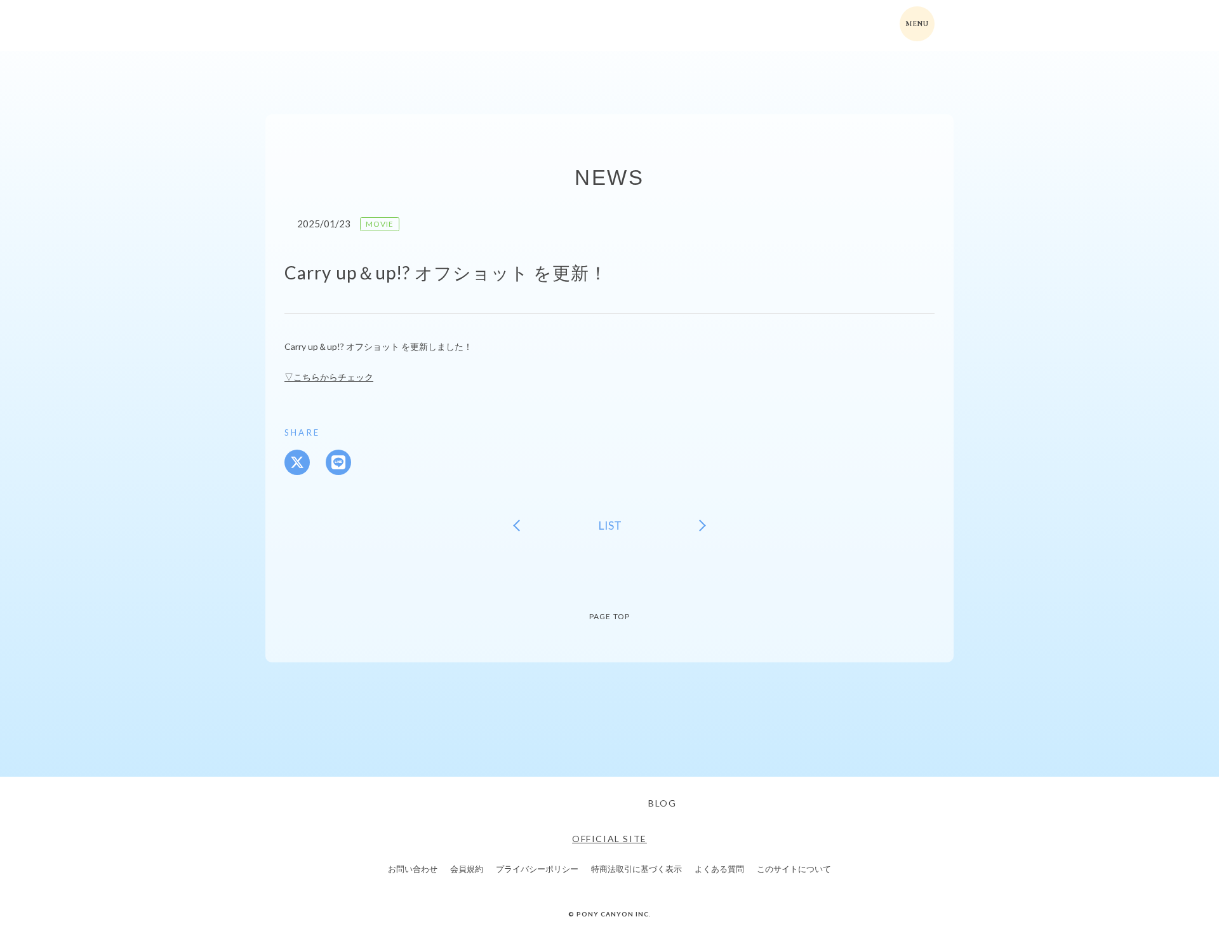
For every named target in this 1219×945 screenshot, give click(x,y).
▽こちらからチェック (328, 377)
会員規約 (466, 869)
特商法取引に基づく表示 (636, 869)
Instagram (583, 803)
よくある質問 (719, 869)
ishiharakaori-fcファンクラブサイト (339, 25)
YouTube (618, 803)
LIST (610, 525)
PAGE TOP (609, 616)
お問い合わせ (412, 869)
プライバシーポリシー (537, 869)
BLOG (662, 803)
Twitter (548, 803)
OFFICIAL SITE (609, 838)
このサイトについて (794, 869)
